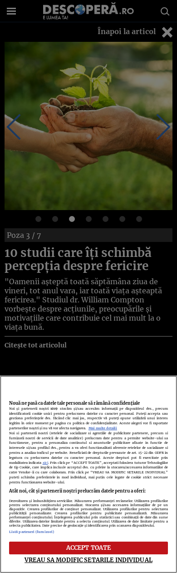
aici (45, 463)
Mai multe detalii (102, 428)
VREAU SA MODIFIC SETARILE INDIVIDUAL (88, 559)
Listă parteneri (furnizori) (31, 532)
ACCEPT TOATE (88, 547)
